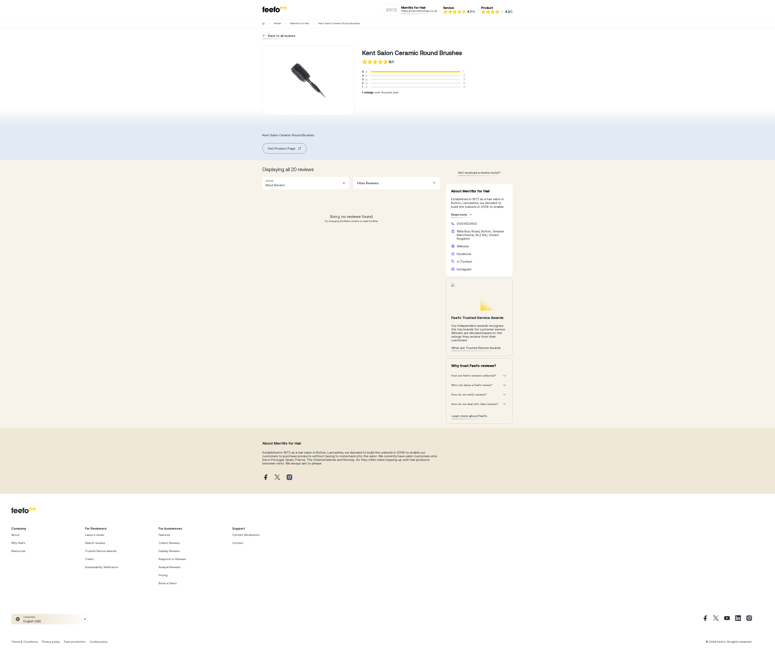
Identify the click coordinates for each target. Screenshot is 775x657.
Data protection (75, 641)
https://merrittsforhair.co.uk (419, 10)
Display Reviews (169, 551)
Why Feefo (18, 543)
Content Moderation (246, 534)
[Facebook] (705, 619)
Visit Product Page (281, 148)
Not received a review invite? (479, 172)
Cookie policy (99, 641)
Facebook (464, 254)
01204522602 (467, 223)
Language (29, 616)
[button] (305, 183)
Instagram (464, 269)
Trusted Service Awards (100, 551)
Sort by (269, 180)
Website (463, 246)
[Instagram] (749, 619)
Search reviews (95, 543)
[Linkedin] (738, 619)
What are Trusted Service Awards (476, 348)
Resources (18, 551)
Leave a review (94, 534)
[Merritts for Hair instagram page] (289, 477)
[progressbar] (415, 71)
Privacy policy (51, 641)
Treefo (89, 559)
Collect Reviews (169, 543)
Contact (237, 543)
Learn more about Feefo (469, 416)
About (15, 534)
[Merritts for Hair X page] (277, 477)
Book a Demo (168, 583)
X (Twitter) (464, 261)
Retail (277, 23)
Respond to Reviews (172, 559)
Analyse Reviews (169, 567)
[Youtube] (727, 619)
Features (164, 534)
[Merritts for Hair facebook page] (265, 477)
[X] (716, 619)
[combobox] (305, 183)
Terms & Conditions (24, 641)
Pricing (163, 575)
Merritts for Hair (299, 23)
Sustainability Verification (101, 567)
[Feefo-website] (274, 10)
